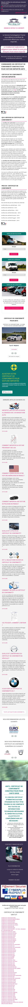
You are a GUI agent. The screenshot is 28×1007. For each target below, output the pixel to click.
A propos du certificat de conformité (15, 869)
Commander (14, 349)
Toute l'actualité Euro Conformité (14, 712)
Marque (14, 246)
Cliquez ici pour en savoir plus (14, 308)
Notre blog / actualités (15, 872)
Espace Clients (21, 12)
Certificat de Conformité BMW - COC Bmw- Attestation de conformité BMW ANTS (14, 325)
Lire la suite (4, 431)
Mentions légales (15, 874)
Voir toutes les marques (14, 356)
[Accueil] (14, 21)
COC (15, 90)
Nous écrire (8, 392)
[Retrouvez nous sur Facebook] (26, 12)
